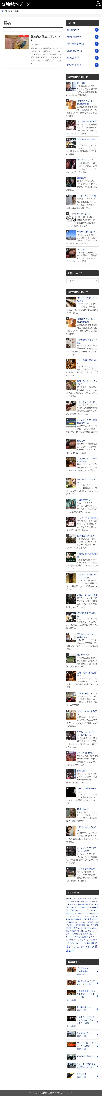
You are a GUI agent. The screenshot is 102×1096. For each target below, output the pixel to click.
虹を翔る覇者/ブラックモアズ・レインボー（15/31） (81, 995)
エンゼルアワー (86, 916)
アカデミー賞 (93, 904)
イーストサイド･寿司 (86, 196)
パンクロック (90, 913)
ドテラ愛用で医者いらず (87, 361)
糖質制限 (85, 904)
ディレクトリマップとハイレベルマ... (87, 849)
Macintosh (72, 922)
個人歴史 (73, 30)
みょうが (75, 943)
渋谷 (67, 907)
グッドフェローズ (85, 160)
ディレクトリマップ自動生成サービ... (87, 421)
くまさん (79, 898)
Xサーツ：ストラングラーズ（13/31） (86, 1046)
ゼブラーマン (83, 655)
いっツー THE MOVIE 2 (87, 122)
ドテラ (83, 943)
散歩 (91, 922)
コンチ (91, 910)
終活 (76, 925)
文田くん (73, 913)
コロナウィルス (86, 946)
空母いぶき (82, 1075)
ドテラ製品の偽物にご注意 (87, 341)
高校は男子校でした (86, 536)
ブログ (85, 928)
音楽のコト (74, 65)
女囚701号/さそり (85, 500)
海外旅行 (75, 934)
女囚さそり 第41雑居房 (87, 595)
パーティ (79, 922)
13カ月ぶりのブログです (86, 982)
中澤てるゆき (77, 928)
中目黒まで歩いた (85, 1008)
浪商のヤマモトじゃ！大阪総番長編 (87, 102)
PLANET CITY (72, 937)
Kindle (84, 931)
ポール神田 (83, 919)
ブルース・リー (75, 907)
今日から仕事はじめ (86, 232)
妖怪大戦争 (82, 771)
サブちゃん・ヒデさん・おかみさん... (86, 733)
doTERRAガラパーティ (87, 693)
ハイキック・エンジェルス (87, 480)
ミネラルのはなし (85, 753)
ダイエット (87, 898)
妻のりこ (71, 946)
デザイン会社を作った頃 (87, 828)
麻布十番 (86, 922)
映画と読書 (74, 51)
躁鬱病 (76, 919)
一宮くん (88, 925)
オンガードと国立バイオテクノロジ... (87, 575)
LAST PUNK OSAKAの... (86, 140)
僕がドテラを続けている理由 (87, 299)
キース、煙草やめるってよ (87, 790)
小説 (90, 934)
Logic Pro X (93, 928)
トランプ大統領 (75, 904)
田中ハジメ (81, 913)
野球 (67, 913)
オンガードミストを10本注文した (87, 460)
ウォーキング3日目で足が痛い (86, 1065)
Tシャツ (94, 902)
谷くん (95, 916)
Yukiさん (77, 910)
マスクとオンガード (86, 402)
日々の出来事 (75, 44)
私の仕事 (73, 58)
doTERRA (92, 943)
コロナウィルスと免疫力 (87, 712)
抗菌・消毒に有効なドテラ (87, 674)
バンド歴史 (83, 934)
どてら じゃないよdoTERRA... (85, 635)
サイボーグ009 (83, 214)
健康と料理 (74, 37)
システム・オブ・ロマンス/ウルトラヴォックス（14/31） (81, 1021)
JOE (67, 904)
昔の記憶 (82, 937)
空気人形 (81, 249)
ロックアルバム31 (87, 940)
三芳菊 (70, 910)
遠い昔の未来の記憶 (74, 931)
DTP (95, 910)
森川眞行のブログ (16, 4)
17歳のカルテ (83, 809)
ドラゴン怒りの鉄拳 (86, 869)
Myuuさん (69, 919)
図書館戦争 (82, 178)
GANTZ (85, 1056)
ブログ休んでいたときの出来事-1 (86, 971)
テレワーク (84, 910)
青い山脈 (81, 83)
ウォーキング (71, 898)
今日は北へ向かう (85, 1034)
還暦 (89, 919)
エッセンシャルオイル (83, 902)
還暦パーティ (86, 907)
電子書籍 (81, 925)
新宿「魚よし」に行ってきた (87, 382)
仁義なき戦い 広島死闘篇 (87, 555)
